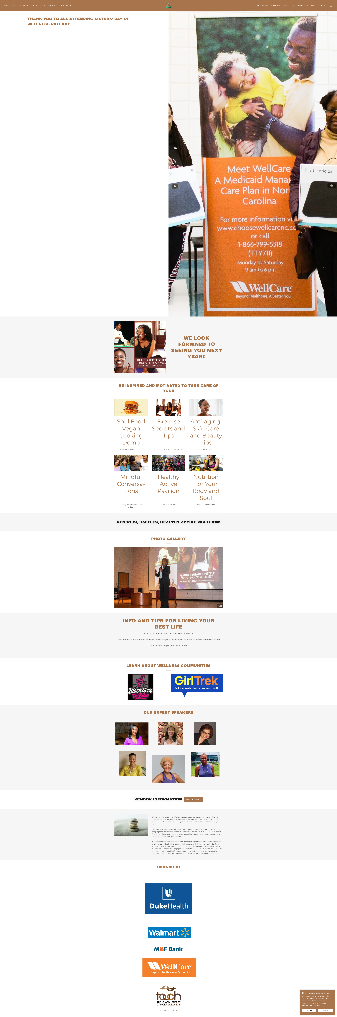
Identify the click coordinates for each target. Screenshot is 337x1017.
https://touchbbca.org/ (168, 1010)
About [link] (15, 5)
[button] (33, 6)
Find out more (193, 799)
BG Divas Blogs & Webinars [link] (269, 5)
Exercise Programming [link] (307, 5)
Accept (325, 1010)
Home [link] (6, 5)
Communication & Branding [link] (60, 5)
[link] (168, 6)
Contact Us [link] (289, 5)
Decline (309, 1010)
